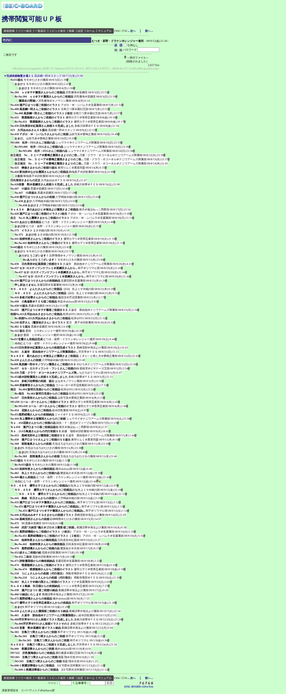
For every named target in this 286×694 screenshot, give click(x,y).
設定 (80, 30)
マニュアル (105, 30)
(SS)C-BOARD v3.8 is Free (138, 686)
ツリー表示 (25, 30)
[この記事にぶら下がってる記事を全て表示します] (8, 81)
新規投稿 (9, 30)
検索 (71, 30)
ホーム (90, 30)
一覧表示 (40, 30)
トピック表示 (57, 30)
